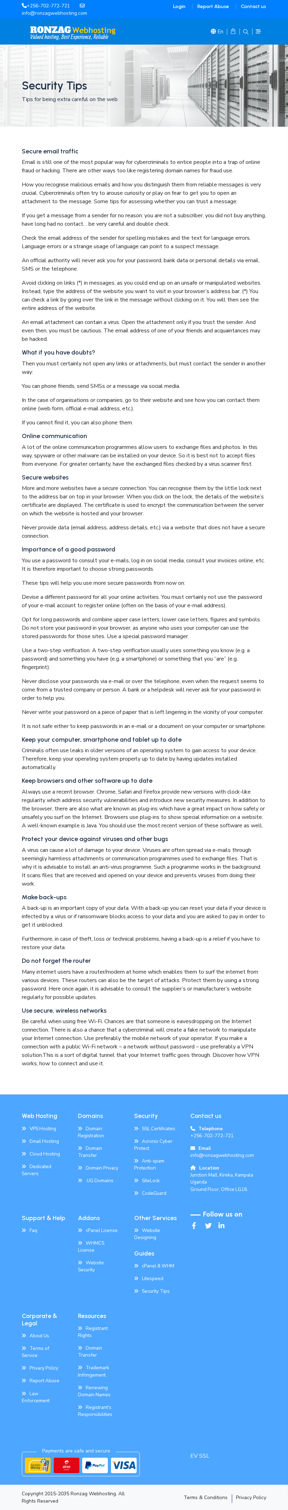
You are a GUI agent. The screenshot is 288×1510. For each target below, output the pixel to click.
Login (179, 6)
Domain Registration (91, 1132)
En (220, 31)
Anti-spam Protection (149, 1164)
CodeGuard (154, 1193)
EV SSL (199, 1456)
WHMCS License (91, 1246)
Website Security (91, 1266)
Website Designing (147, 1234)
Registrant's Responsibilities (95, 1411)
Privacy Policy (44, 1368)
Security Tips (156, 1291)
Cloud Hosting (45, 1154)
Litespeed (152, 1278)
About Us (39, 1335)
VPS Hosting (43, 1128)
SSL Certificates (158, 1128)
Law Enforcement (36, 1397)
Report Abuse (213, 6)
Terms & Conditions (206, 1497)
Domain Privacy (102, 1168)
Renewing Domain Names (94, 1391)
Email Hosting (44, 1141)
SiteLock (151, 1180)
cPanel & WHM (158, 1266)
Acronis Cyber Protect (153, 1145)
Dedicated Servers (36, 1170)
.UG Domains (99, 1180)
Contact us (253, 6)
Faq (33, 1230)
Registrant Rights (93, 1332)
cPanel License (102, 1230)
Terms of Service (35, 1352)
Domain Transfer (90, 1152)
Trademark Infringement (93, 1371)
